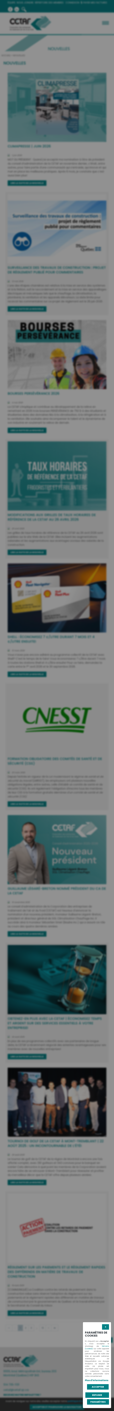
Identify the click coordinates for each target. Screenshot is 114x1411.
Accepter (98, 1386)
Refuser (97, 1395)
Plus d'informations (96, 1380)
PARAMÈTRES (98, 1401)
